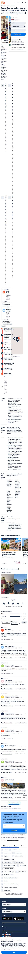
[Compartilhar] (25, 13)
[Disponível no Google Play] (7, 919)
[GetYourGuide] (3, 3)
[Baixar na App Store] (18, 919)
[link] (11, 551)
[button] (7, 13)
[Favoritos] (18, 3)
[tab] (10, 846)
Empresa (4, 927)
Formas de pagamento (7, 932)
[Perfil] (25, 3)
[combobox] (15, 624)
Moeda (4, 908)
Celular (4, 915)
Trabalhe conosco (6, 930)
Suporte (4, 923)
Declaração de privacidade (12, 840)
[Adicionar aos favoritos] (19, 539)
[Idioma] (22, 2)
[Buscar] (15, 2)
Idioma (4, 901)
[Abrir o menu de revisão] (25, 630)
